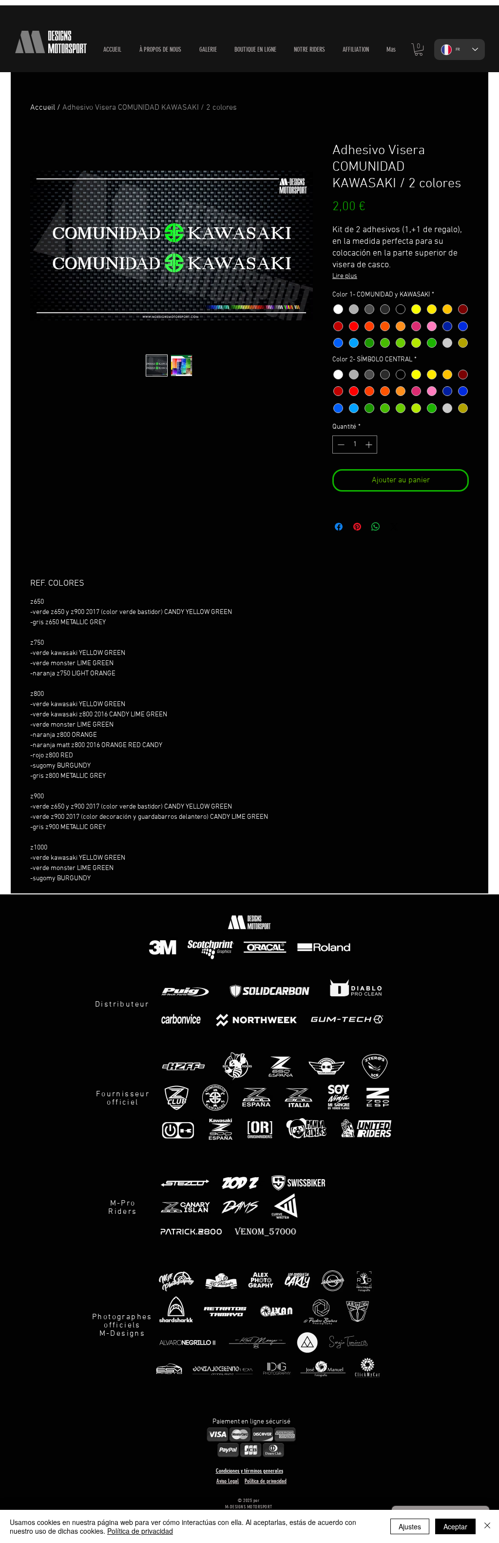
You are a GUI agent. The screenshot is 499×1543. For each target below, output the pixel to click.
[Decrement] (340, 444)
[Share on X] (394, 527)
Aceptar (455, 1526)
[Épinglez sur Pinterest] (357, 527)
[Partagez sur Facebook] (339, 527)
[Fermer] (487, 1526)
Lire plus (344, 276)
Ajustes (410, 1526)
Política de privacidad (140, 1531)
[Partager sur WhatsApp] (376, 527)
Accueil (42, 108)
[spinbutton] (355, 444)
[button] (255, 49)
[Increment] (370, 444)
